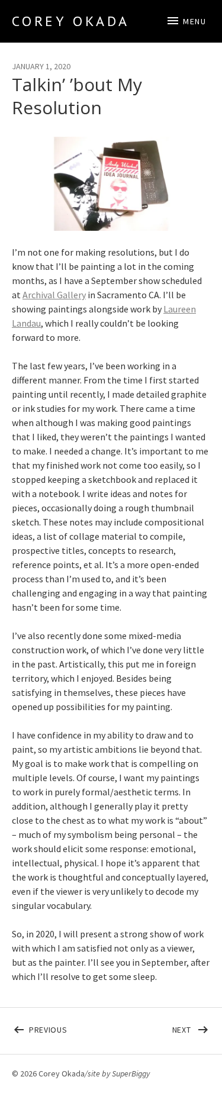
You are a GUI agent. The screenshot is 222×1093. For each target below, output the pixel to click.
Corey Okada (71, 21)
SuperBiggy (131, 1073)
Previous (70, 1027)
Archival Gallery (54, 295)
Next (191, 1027)
